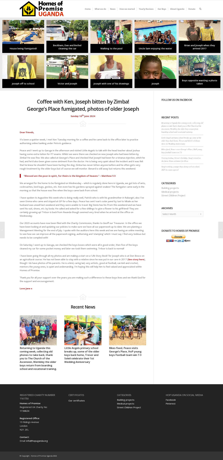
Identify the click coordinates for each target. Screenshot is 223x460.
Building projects (170, 187)
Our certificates (76, 400)
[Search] (200, 9)
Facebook (171, 399)
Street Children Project (173, 195)
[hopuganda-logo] (42, 9)
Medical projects (170, 191)
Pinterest (171, 403)
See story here (136, 259)
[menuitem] (88, 9)
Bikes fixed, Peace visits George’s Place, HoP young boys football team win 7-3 (125, 351)
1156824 (24, 410)
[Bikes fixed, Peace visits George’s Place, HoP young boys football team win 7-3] (127, 330)
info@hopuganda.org (37, 440)
